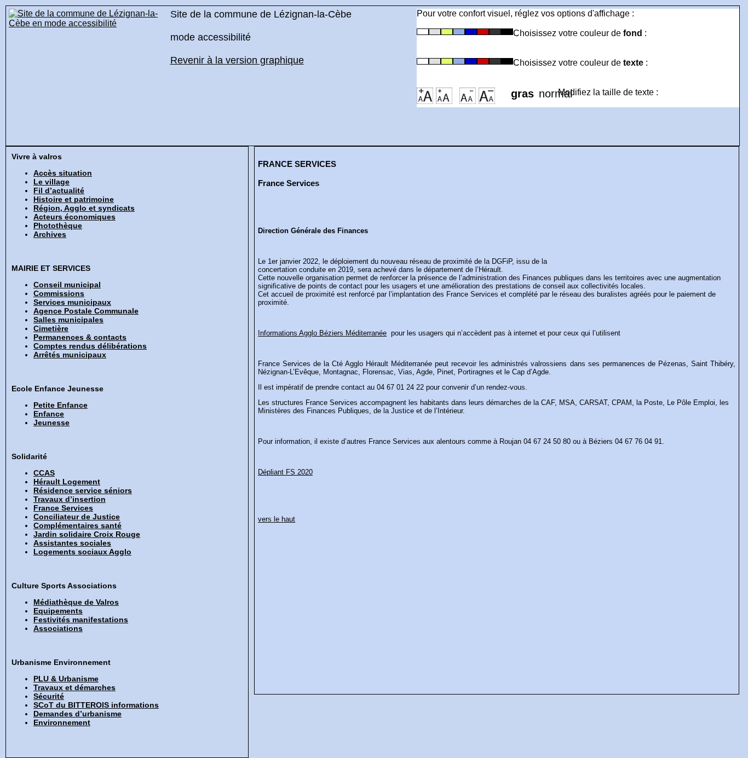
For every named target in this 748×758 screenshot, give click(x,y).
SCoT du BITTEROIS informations (96, 705)
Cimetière (50, 328)
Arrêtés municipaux (69, 354)
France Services (63, 508)
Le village (51, 181)
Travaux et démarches (74, 687)
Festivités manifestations (80, 619)
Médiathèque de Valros (76, 602)
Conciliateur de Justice (76, 516)
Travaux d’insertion (69, 499)
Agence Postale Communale (86, 310)
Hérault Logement (66, 481)
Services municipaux (72, 302)
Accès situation (62, 173)
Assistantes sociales (72, 543)
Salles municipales (68, 319)
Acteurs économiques (74, 216)
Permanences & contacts (79, 337)
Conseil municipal (67, 284)
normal (548, 90)
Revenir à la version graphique (237, 60)
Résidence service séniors (82, 490)
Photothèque (57, 225)
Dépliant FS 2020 (285, 472)
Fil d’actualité (58, 190)
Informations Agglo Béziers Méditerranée (322, 333)
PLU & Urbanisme (66, 678)
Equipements (58, 610)
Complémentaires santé (77, 525)
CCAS (44, 472)
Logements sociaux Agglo (82, 551)
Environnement (61, 722)
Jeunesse (51, 422)
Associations (58, 628)
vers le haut (276, 519)
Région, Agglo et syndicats (84, 208)
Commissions (58, 293)
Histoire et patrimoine (73, 199)
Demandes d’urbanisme (77, 713)
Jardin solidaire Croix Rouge (86, 534)
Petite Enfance (60, 405)
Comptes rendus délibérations (90, 346)
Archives (49, 234)
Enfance (48, 413)
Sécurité (48, 696)
